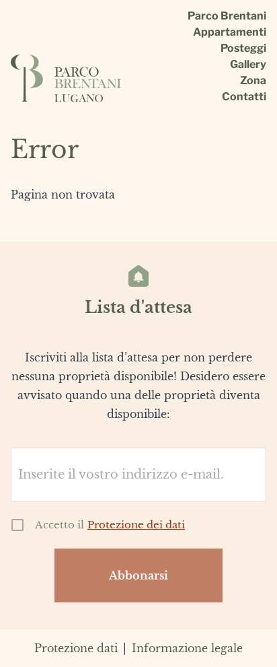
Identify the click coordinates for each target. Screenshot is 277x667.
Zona (253, 80)
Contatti (244, 97)
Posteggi (243, 48)
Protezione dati (76, 648)
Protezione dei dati (136, 524)
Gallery (248, 64)
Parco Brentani (227, 16)
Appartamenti (229, 32)
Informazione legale (187, 648)
